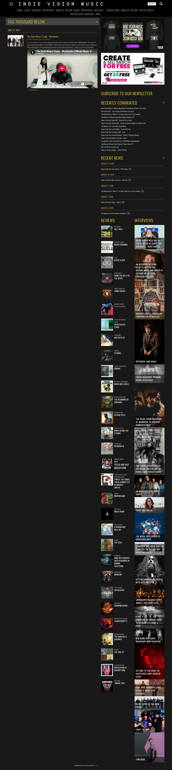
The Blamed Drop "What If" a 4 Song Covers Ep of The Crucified (120, 114)
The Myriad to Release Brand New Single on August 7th (117, 117)
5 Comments (47, 39)
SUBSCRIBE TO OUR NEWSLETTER (126, 93)
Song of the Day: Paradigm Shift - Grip (113, 132)
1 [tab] (103, 83)
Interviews (48, 10)
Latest (27, 10)
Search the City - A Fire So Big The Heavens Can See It (117, 111)
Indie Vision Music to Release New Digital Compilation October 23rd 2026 (123, 108)
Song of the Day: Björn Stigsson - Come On (114, 180)
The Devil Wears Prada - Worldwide (42, 36)
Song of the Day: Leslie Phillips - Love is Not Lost (116, 129)
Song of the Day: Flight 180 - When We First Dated (116, 120)
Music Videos (146, 10)
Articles (99, 10)
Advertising (113, 10)
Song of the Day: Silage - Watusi (111, 202)
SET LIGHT (152, 4)
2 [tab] (106, 83)
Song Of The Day (64, 10)
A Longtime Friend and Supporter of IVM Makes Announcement (120, 141)
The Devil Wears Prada (35, 43)
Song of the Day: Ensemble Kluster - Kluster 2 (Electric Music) (120, 135)
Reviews (36, 10)
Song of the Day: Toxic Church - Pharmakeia (114, 169)
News (77, 10)
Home (19, 10)
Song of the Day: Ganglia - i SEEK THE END (114, 150)
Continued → (33, 90)
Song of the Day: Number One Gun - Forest (114, 138)
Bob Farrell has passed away (109, 147)
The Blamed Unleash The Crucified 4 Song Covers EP (117, 144)
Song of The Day (129, 10)
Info (98, 14)
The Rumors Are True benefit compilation (113, 126)
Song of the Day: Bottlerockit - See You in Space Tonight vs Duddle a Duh (123, 123)
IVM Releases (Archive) (82, 14)
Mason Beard (33, 39)
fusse (95, 765)
